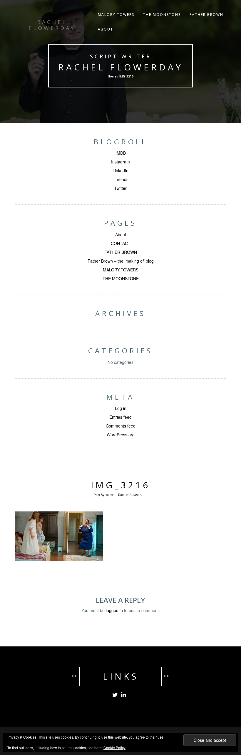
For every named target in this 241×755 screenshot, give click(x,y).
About (120, 234)
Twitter (120, 188)
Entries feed (120, 417)
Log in (120, 408)
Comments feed (120, 426)
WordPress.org (121, 435)
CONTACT (120, 243)
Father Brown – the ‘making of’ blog (121, 261)
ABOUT (105, 29)
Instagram (120, 162)
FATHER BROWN (206, 14)
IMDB (121, 153)
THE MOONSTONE (162, 14)
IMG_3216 (120, 485)
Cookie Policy (114, 747)
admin (110, 495)
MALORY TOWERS (116, 14)
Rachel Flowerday (120, 67)
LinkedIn (120, 170)
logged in (114, 610)
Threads (120, 179)
